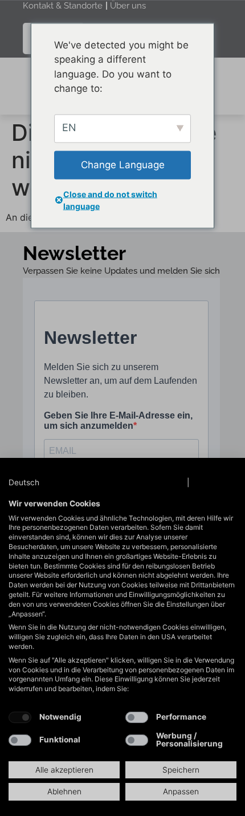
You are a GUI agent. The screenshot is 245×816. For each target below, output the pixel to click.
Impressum (214, 482)
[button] (35, 483)
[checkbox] (20, 717)
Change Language (123, 164)
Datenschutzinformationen (132, 482)
